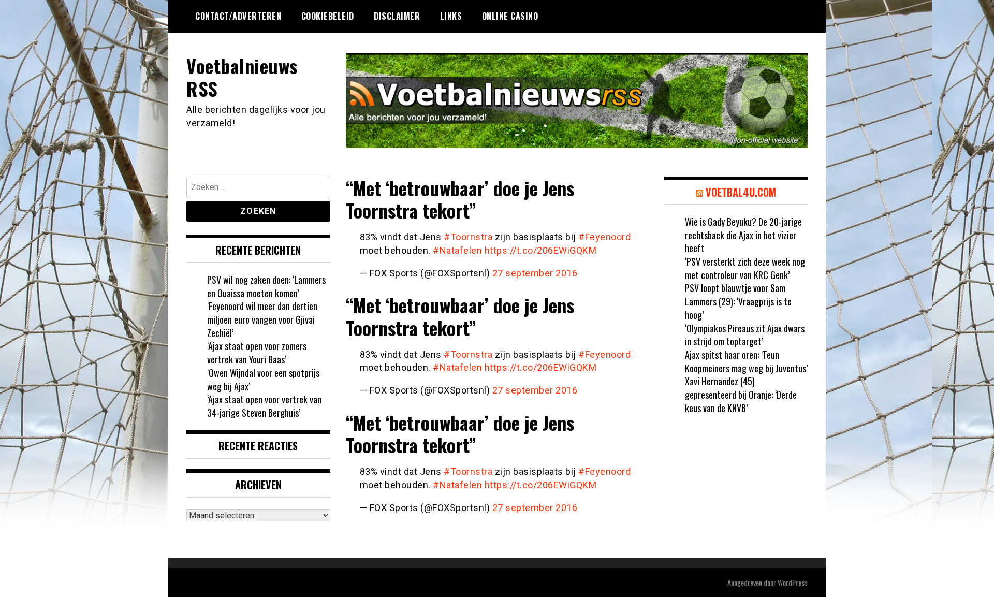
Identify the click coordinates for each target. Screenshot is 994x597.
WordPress (793, 582)
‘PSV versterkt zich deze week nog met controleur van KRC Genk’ (745, 268)
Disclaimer (397, 16)
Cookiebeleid (327, 16)
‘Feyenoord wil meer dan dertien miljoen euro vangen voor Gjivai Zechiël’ (262, 319)
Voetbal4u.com (741, 192)
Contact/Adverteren (238, 16)
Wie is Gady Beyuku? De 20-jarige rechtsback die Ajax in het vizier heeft (743, 235)
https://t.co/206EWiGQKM (541, 250)
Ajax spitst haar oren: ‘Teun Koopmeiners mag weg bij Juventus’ (746, 361)
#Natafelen (457, 250)
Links (451, 16)
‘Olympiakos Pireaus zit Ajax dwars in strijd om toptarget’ (745, 335)
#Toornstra (468, 236)
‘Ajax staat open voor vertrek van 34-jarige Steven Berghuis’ (264, 405)
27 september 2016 (535, 273)
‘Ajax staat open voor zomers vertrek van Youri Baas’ (256, 352)
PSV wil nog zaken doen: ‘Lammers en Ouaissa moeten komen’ (266, 286)
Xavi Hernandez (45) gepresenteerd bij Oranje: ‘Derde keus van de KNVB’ (741, 394)
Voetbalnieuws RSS (242, 76)
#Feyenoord (604, 236)
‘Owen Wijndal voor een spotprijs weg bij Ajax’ (263, 379)
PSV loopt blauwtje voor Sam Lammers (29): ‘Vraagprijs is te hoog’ (738, 301)
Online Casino (510, 16)
